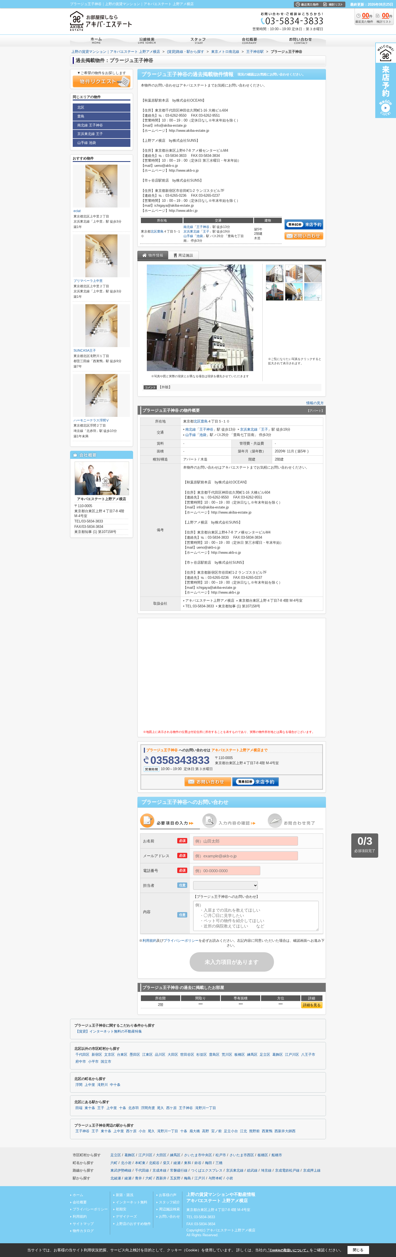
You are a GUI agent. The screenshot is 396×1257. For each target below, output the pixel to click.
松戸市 (221, 1155)
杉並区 (201, 1055)
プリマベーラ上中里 (88, 281)
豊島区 (214, 1055)
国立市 (106, 1062)
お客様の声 (167, 1195)
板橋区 (239, 1055)
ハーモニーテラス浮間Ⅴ (91, 420)
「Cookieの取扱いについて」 (288, 1250)
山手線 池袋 (86, 143)
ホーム (78, 1195)
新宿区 (97, 1055)
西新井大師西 (285, 1131)
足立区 (265, 1055)
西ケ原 (171, 1108)
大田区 (173, 1055)
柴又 (166, 1163)
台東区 (122, 1055)
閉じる (358, 1250)
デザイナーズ (126, 1216)
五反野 (175, 1178)
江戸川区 (292, 1055)
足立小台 (231, 1131)
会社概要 (80, 1202)
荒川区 (227, 1055)
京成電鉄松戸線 (287, 1170)
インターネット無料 (131, 1202)
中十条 (115, 1085)
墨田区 (135, 1055)
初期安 (121, 1209)
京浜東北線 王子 (90, 134)
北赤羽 (133, 1108)
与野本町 (216, 1178)
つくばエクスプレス (207, 1170)
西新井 (161, 1178)
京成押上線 (312, 1170)
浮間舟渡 (148, 1108)
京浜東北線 (191, 231)
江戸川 (199, 1178)
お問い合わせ (169, 1216)
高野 (205, 1131)
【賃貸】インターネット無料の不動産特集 (108, 1031)
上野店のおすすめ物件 (133, 1224)
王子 (206, 231)
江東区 (147, 1055)
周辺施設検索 (169, 1209)
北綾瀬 (115, 1178)
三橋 (219, 1163)
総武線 (252, 1170)
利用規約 (150, 941)
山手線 (188, 236)
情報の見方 (315, 403)
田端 (78, 1108)
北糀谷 (154, 1163)
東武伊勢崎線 (120, 1170)
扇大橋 (194, 1131)
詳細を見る (312, 1005)
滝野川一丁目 (205, 1108)
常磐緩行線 (178, 1170)
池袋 (199, 236)
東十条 (90, 1108)
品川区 (160, 1055)
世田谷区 (187, 1055)
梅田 (208, 1163)
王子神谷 (202, 227)
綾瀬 (176, 1163)
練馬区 (252, 1055)
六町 (113, 1163)
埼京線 (266, 1170)
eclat (77, 211)
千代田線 (142, 1170)
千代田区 (82, 1055)
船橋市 (277, 1155)
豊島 (160, 231)
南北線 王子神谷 (90, 125)
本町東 (140, 1163)
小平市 (93, 1062)
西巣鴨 (267, 1131)
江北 (243, 1131)
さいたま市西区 (242, 1155)
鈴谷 (198, 1163)
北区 (154, 231)
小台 (142, 1131)
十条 (122, 1108)
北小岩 (126, 1163)
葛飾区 (277, 1055)
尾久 (160, 1108)
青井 (138, 1178)
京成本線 (159, 1170)
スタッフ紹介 (169, 1202)
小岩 (229, 1178)
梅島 (187, 1178)
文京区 (109, 1055)
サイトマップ (83, 1224)
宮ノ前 (216, 1131)
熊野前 (254, 1131)
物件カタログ (83, 1231)
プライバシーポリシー (181, 941)
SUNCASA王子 (85, 350)
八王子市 (308, 1055)
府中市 (80, 1062)
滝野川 (102, 1085)
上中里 (90, 1085)
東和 (187, 1163)
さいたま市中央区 (198, 1155)
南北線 (188, 227)
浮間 (78, 1085)
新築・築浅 (124, 1195)
